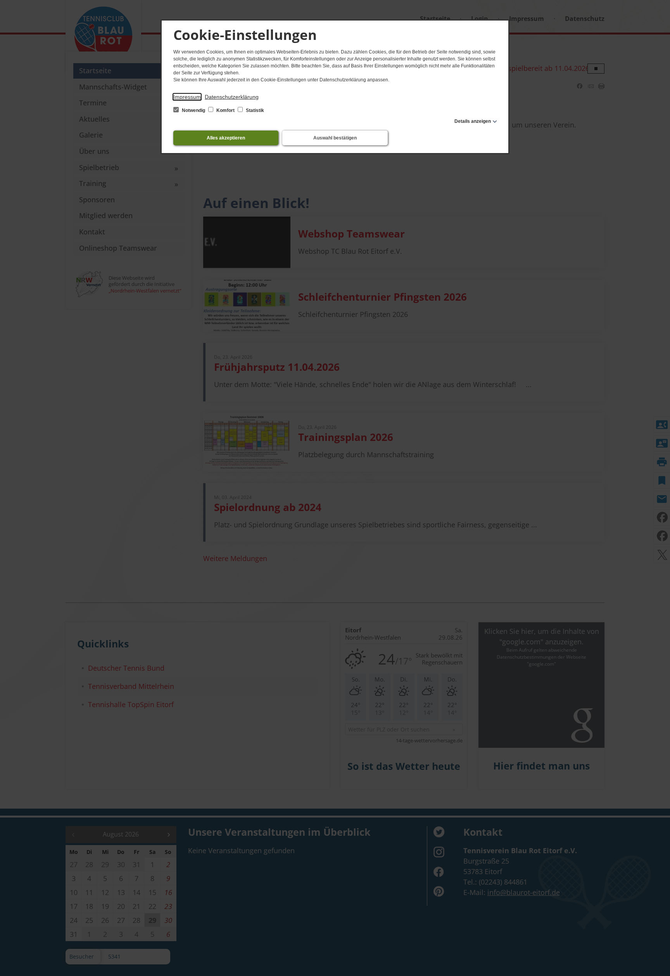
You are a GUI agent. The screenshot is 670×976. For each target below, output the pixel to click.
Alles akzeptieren (226, 138)
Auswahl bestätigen (335, 138)
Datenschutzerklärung (232, 97)
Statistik (254, 110)
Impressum (187, 97)
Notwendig (193, 110)
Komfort (225, 110)
